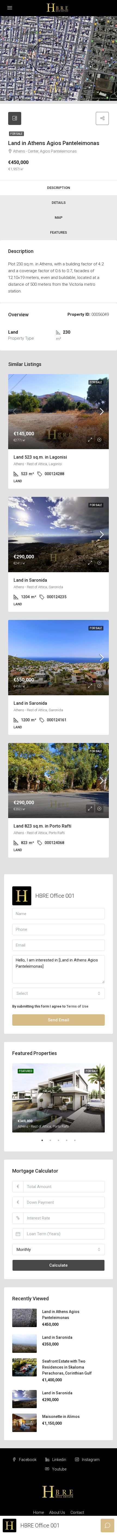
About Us (57, 1512)
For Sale (16, 133)
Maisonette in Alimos (61, 1416)
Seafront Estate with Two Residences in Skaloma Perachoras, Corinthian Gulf (67, 1367)
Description (58, 188)
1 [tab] (45, 1142)
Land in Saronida (30, 580)
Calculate (58, 1265)
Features (58, 232)
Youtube (58, 1469)
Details (59, 203)
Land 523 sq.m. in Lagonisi (40, 457)
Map (59, 217)
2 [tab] (53, 1142)
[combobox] (58, 993)
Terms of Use (77, 1006)
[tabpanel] (58, 1097)
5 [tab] (77, 1142)
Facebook (27, 1459)
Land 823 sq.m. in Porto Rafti (42, 826)
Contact (77, 1512)
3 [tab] (61, 1142)
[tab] (14, 118)
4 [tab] (69, 1142)
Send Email (58, 1020)
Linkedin (58, 1459)
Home (38, 1512)
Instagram (90, 1459)
